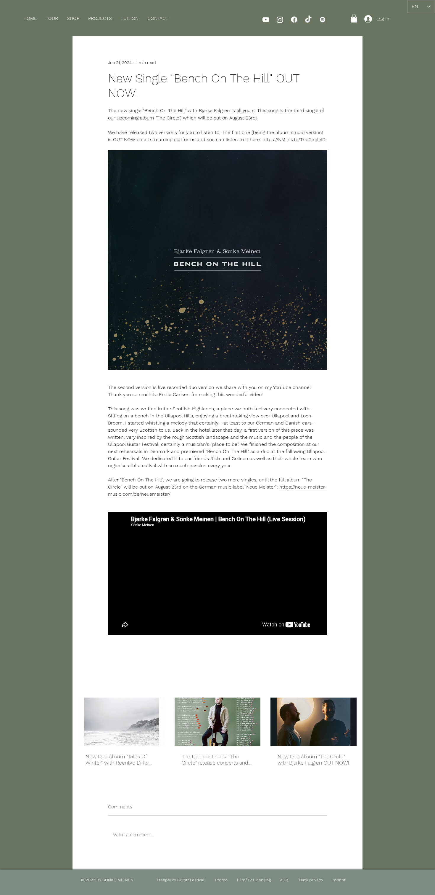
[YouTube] (266, 19)
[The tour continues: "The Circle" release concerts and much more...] (218, 722)
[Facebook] (294, 19)
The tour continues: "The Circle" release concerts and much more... (215, 759)
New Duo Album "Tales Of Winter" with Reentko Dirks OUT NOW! (117, 759)
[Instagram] (280, 19)
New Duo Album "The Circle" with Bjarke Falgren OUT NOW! (313, 759)
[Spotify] (322, 19)
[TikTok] (308, 19)
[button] (73, 18)
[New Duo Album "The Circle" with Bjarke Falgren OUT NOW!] (313, 722)
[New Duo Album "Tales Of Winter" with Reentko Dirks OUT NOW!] (121, 722)
